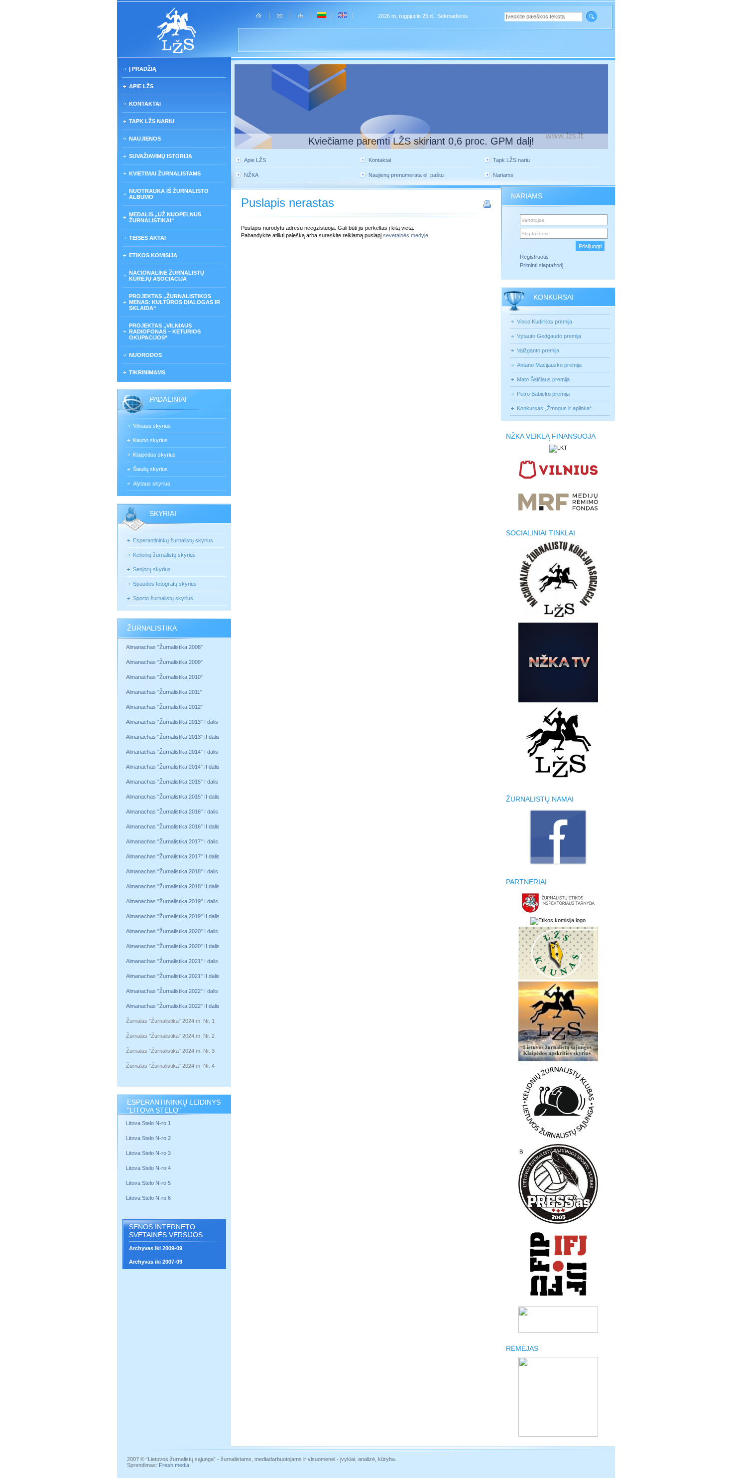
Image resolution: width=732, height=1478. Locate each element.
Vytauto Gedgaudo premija (549, 336)
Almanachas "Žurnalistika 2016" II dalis (173, 826)
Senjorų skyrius (152, 569)
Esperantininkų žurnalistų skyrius (173, 540)
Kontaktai (145, 104)
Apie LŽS (141, 86)
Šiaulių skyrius (150, 469)
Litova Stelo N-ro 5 (149, 1183)
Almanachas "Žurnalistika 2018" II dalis (173, 886)
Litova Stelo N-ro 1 (148, 1123)
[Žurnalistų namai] (558, 864)
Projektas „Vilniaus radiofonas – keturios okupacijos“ (165, 331)
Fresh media (174, 1465)
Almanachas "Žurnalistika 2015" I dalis (172, 782)
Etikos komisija (153, 255)
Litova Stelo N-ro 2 (148, 1138)
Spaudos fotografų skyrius (165, 584)
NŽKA (251, 175)
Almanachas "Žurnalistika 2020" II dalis (173, 946)
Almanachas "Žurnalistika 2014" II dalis (173, 767)
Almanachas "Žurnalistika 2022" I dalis (172, 991)
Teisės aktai (147, 238)
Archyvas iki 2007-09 (155, 1262)
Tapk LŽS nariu (151, 121)
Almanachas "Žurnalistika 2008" (164, 647)
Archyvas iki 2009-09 (155, 1248)
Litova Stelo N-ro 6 (149, 1198)
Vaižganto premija (538, 350)
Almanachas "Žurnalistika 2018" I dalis (173, 871)
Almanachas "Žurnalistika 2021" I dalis (172, 961)
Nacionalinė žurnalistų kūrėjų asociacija (166, 276)
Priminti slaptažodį (541, 265)
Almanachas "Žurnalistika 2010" (164, 677)
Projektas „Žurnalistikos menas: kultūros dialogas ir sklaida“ (174, 302)
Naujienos (145, 139)
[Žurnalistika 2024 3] (126, 1058)
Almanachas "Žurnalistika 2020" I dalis (173, 931)
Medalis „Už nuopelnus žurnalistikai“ (165, 217)
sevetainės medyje (405, 235)
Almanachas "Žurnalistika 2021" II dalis (173, 976)
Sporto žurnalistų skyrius (163, 598)
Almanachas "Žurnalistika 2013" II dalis (173, 737)
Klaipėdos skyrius (154, 455)
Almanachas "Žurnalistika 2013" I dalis (172, 722)
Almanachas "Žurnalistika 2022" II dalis (173, 1006)
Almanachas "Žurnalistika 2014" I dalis (172, 752)
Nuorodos (145, 355)
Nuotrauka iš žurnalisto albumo (169, 194)
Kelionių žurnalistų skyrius (164, 555)
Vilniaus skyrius (152, 426)
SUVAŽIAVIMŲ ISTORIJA (160, 156)
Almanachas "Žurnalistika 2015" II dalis (173, 797)
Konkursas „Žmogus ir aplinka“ (554, 408)
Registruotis (534, 257)
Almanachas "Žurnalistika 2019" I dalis (173, 901)
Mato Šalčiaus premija (543, 379)
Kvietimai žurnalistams (165, 173)
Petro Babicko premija (543, 394)
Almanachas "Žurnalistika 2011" (164, 692)
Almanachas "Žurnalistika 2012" (165, 707)
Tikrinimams (147, 372)
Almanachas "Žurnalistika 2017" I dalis (172, 841)
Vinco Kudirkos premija (544, 322)
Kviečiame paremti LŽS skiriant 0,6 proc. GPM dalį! (421, 141)
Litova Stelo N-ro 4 (149, 1168)
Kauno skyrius (150, 440)
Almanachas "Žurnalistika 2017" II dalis (173, 856)
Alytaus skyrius (151, 484)
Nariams (503, 175)
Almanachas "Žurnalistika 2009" (164, 662)
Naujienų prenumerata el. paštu (406, 175)
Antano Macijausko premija (549, 365)
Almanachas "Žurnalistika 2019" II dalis (173, 916)
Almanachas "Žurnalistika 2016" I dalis (172, 812)
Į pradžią (142, 69)
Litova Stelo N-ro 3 (148, 1153)
